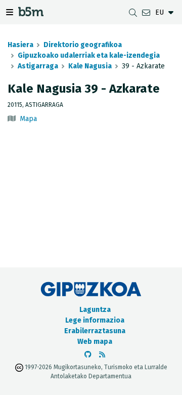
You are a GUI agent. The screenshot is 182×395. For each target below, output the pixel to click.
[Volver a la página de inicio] (30, 13)
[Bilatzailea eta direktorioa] (133, 12)
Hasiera (20, 45)
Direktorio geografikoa (82, 45)
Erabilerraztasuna (94, 331)
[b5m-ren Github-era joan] (88, 354)
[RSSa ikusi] (102, 354)
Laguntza (95, 309)
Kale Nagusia (90, 66)
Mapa (28, 118)
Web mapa (94, 341)
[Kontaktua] (146, 12)
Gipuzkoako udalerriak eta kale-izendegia (89, 55)
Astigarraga (38, 66)
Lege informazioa (94, 320)
